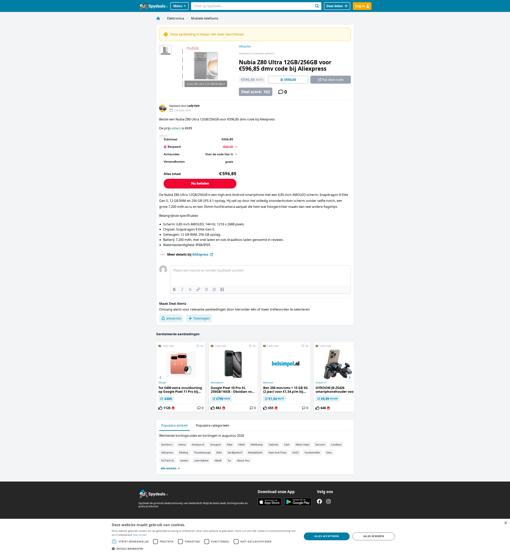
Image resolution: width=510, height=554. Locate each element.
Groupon (215, 444)
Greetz (184, 460)
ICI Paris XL (167, 460)
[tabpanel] (255, 451)
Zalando (273, 444)
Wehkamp (257, 444)
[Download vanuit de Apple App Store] (269, 502)
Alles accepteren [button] (326, 536)
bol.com (320, 444)
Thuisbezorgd (202, 452)
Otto (329, 452)
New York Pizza (277, 452)
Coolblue (336, 444)
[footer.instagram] (328, 501)
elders (176, 128)
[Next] (349, 377)
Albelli (218, 460)
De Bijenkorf (235, 452)
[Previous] (160, 377)
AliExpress (245, 46)
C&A (286, 444)
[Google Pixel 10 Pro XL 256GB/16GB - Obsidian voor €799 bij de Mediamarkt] (233, 377)
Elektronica (175, 18)
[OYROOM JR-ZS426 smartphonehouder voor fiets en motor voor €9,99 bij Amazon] (338, 377)
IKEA (219, 452)
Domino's (167, 444)
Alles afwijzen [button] (373, 536)
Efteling (183, 452)
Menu (177, 6)
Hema (182, 444)
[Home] (158, 18)
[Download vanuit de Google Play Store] (297, 502)
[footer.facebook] (319, 501)
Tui (229, 460)
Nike (229, 444)
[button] (204, 548)
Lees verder (140, 534)
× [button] (505, 523)
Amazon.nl (321, 382)
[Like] (160, 408)
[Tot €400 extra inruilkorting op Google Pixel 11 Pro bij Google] (180, 377)
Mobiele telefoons (204, 18)
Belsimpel (268, 382)
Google (162, 382)
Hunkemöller (312, 452)
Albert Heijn (302, 444)
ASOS (295, 452)
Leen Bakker (201, 460)
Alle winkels (168, 468)
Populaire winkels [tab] (174, 425)
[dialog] (255, 536)
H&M (241, 444)
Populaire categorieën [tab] (212, 425)
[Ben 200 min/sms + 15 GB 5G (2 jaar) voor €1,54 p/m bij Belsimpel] (285, 377)
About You (243, 460)
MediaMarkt (217, 382)
